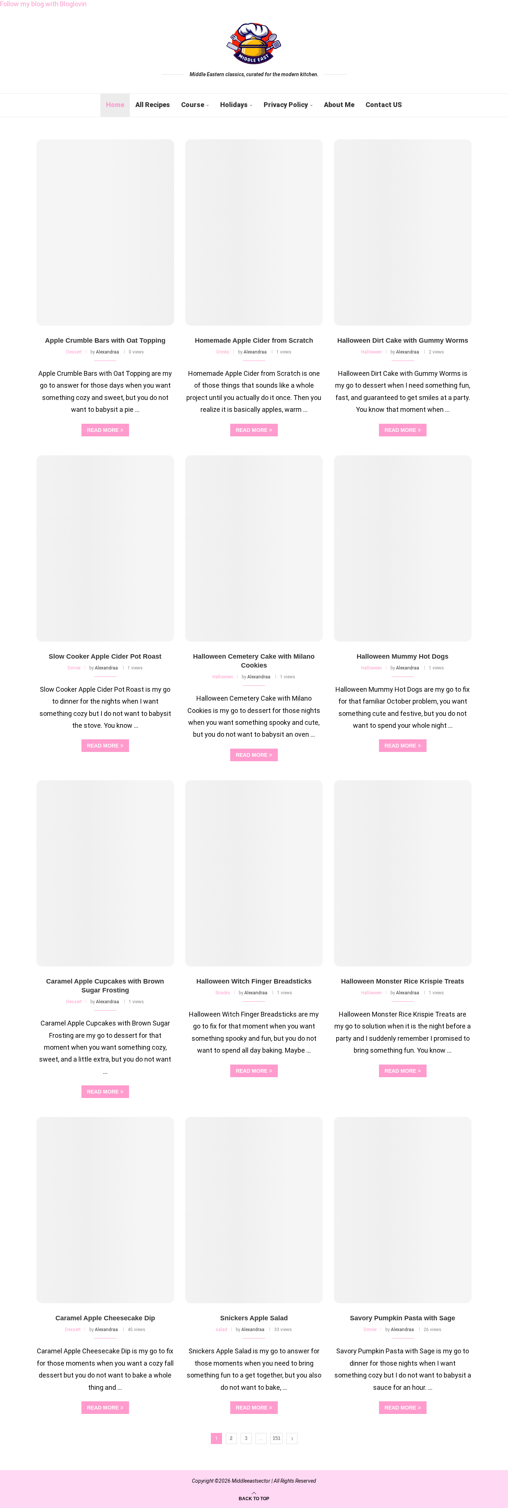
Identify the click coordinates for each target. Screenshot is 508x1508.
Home (115, 105)
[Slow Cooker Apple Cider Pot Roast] (105, 548)
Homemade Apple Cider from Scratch (254, 340)
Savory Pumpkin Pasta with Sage (402, 1318)
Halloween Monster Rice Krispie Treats (402, 981)
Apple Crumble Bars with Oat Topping (105, 340)
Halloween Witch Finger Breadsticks (254, 981)
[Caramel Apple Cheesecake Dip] (105, 1210)
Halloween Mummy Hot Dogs (402, 656)
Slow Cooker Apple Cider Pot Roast (105, 656)
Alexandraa (107, 352)
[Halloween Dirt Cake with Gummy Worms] (403, 232)
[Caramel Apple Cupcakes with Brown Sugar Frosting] (105, 873)
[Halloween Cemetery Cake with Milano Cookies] (254, 548)
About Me (339, 105)
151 (276, 1438)
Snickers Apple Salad (254, 1318)
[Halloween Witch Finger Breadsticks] (254, 873)
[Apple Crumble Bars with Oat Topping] (105, 232)
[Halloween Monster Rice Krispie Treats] (403, 873)
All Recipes (152, 105)
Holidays (234, 105)
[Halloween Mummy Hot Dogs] (403, 548)
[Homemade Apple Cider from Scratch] (254, 232)
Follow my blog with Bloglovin (43, 4)
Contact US (384, 105)
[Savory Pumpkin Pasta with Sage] (403, 1210)
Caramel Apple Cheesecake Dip (105, 1318)
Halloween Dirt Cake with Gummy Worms (402, 340)
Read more (103, 430)
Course (192, 105)
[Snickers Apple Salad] (254, 1210)
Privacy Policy (286, 105)
